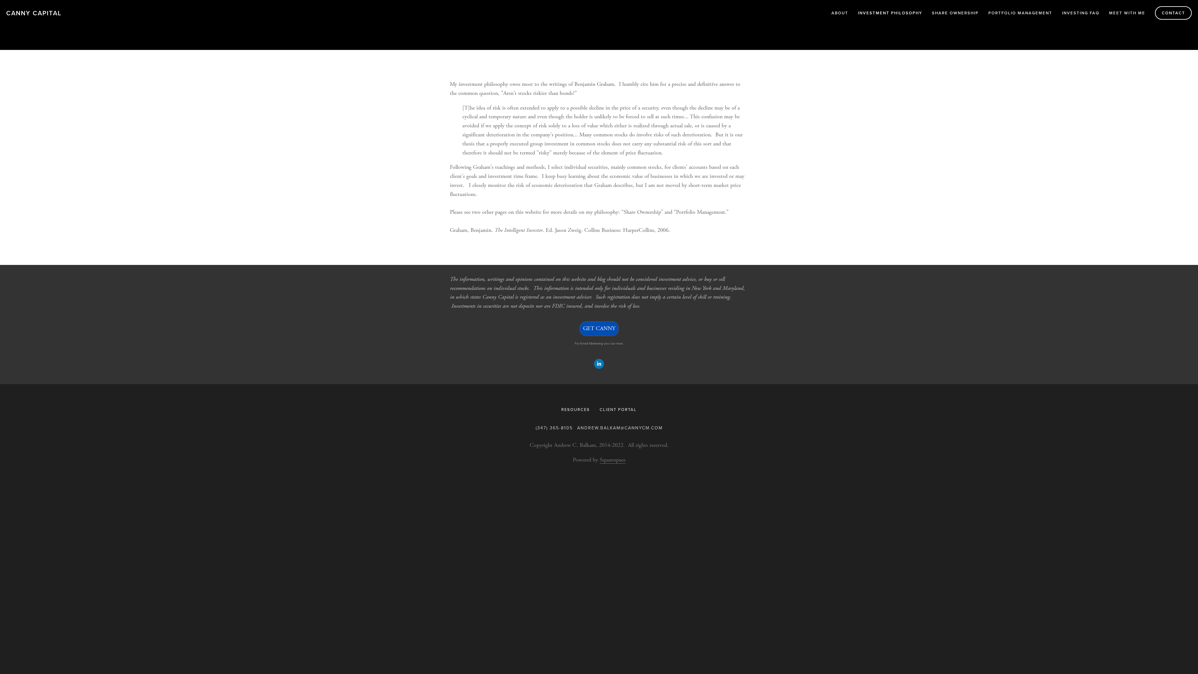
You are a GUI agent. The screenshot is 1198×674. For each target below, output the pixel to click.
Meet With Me (1127, 13)
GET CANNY (599, 328)
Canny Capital (33, 12)
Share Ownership (955, 13)
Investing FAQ (1080, 13)
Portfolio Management (1020, 13)
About (839, 13)
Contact (1173, 13)
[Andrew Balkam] (599, 364)
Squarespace (613, 459)
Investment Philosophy (890, 13)
